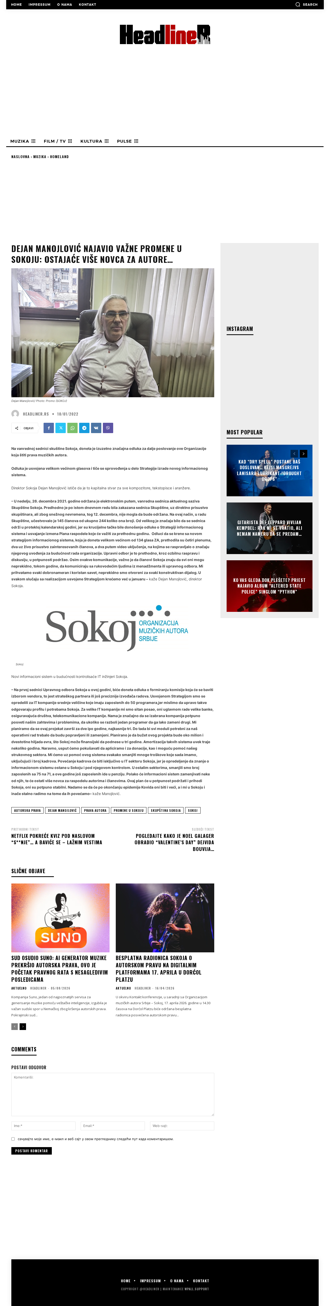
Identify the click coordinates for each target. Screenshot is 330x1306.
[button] (306, 4)
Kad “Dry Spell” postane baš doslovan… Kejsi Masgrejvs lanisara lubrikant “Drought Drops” (269, 470)
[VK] (96, 428)
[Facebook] (49, 428)
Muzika (39, 156)
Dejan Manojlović (62, 810)
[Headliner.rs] (16, 414)
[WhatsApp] (72, 428)
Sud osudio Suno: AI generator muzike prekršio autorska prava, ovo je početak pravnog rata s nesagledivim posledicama (59, 968)
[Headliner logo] (165, 34)
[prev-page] (14, 1026)
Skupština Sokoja (166, 810)
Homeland (59, 156)
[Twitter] (60, 428)
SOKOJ (193, 810)
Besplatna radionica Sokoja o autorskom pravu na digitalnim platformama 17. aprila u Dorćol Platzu (159, 968)
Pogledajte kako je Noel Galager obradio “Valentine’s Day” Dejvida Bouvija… (174, 842)
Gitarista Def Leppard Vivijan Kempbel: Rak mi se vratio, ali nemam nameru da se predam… (269, 528)
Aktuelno (19, 988)
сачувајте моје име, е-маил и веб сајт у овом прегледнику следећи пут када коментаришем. (96, 1139)
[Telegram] (84, 428)
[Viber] (108, 428)
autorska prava (27, 810)
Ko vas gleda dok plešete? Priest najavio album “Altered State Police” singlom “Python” (269, 586)
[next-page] (23, 1026)
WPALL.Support (197, 1289)
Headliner (38, 988)
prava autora (95, 810)
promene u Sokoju (129, 810)
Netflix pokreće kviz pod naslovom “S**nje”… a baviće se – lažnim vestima (56, 839)
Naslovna (20, 156)
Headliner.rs (36, 414)
